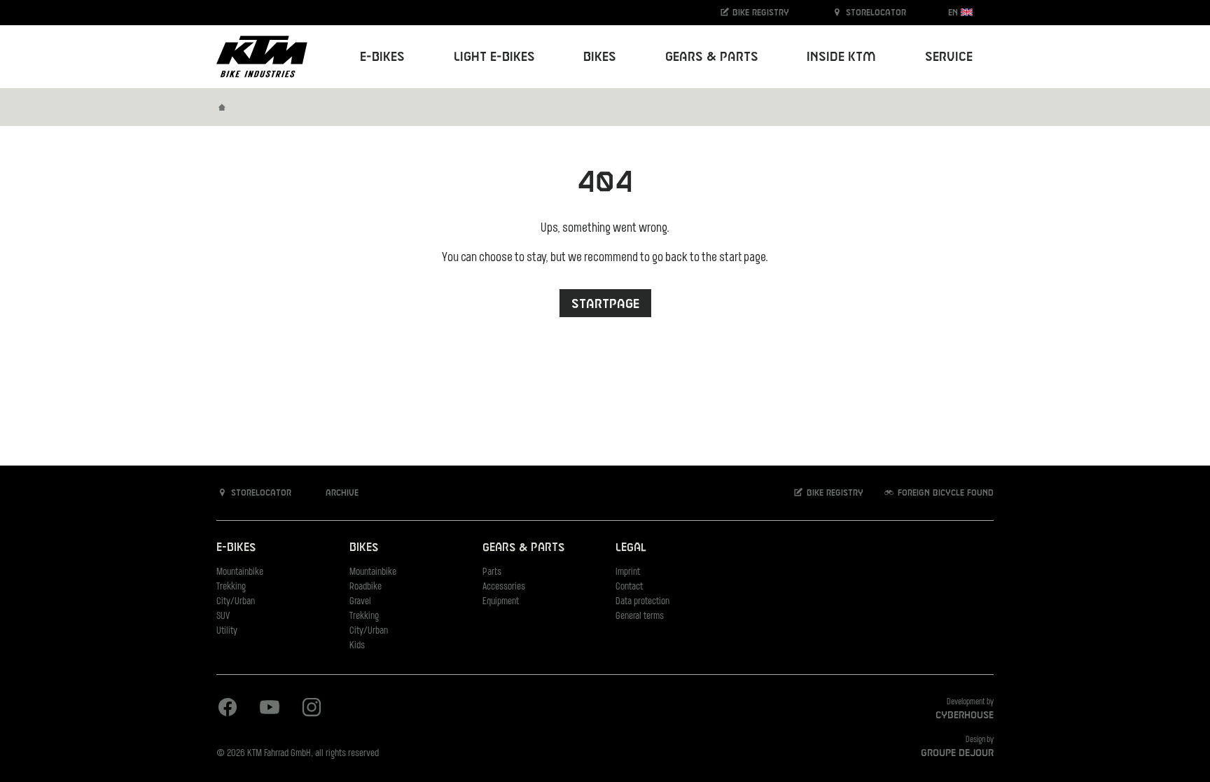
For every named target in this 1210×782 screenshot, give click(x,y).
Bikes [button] (599, 57)
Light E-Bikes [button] (494, 57)
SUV (223, 616)
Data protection (642, 601)
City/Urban (235, 601)
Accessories (503, 587)
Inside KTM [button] (841, 57)
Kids (357, 646)
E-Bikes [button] (382, 57)
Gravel (360, 601)
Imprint (628, 572)
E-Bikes (236, 547)
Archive (341, 492)
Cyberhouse (965, 715)
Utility (226, 631)
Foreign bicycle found (944, 492)
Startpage (605, 304)
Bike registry (759, 12)
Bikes (363, 547)
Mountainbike (239, 572)
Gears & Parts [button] (711, 57)
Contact (629, 587)
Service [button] (949, 57)
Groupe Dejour (957, 753)
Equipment (500, 601)
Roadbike (365, 587)
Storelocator (874, 12)
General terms (640, 616)
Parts (491, 572)
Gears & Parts (523, 547)
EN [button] (954, 12)
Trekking (231, 587)
